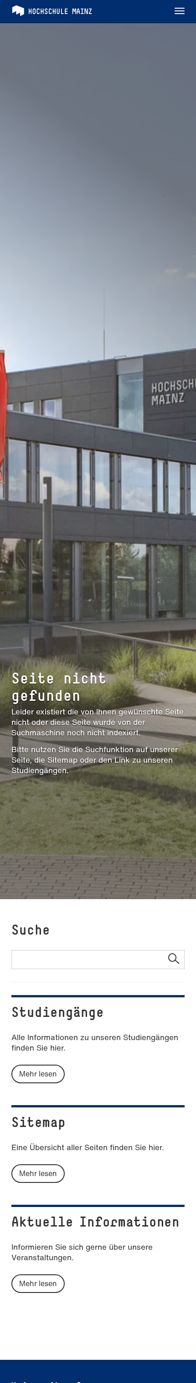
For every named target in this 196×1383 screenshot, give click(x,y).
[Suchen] (173, 959)
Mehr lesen (38, 1073)
